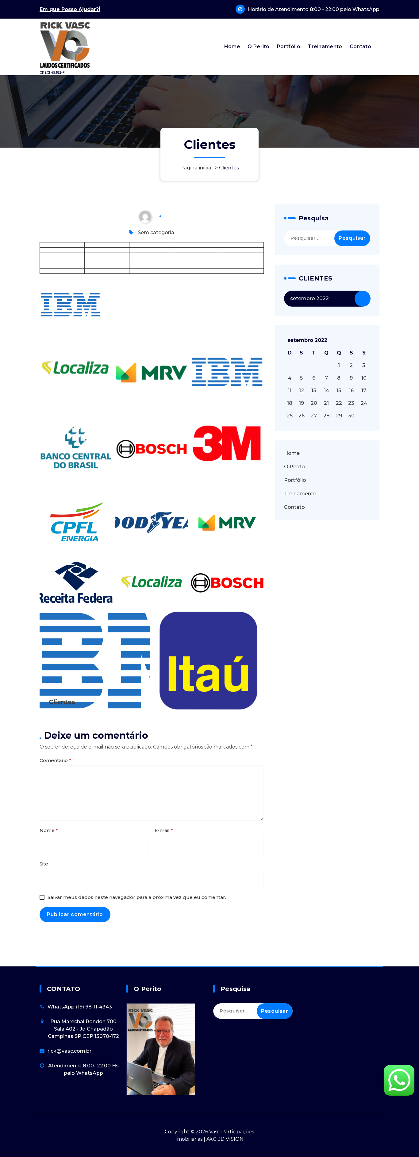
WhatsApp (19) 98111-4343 (80, 1007)
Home (232, 46)
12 (301, 390)
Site (44, 864)
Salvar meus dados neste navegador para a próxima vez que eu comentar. (137, 897)
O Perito (258, 46)
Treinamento (325, 46)
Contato (360, 46)
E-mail (164, 830)
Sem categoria (156, 232)
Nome (49, 830)
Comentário (55, 760)
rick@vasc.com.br (69, 1051)
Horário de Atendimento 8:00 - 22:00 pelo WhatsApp (313, 9)
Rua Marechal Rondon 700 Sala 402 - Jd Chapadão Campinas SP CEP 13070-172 (83, 1029)
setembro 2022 (309, 298)
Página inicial (196, 168)
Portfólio (288, 46)
